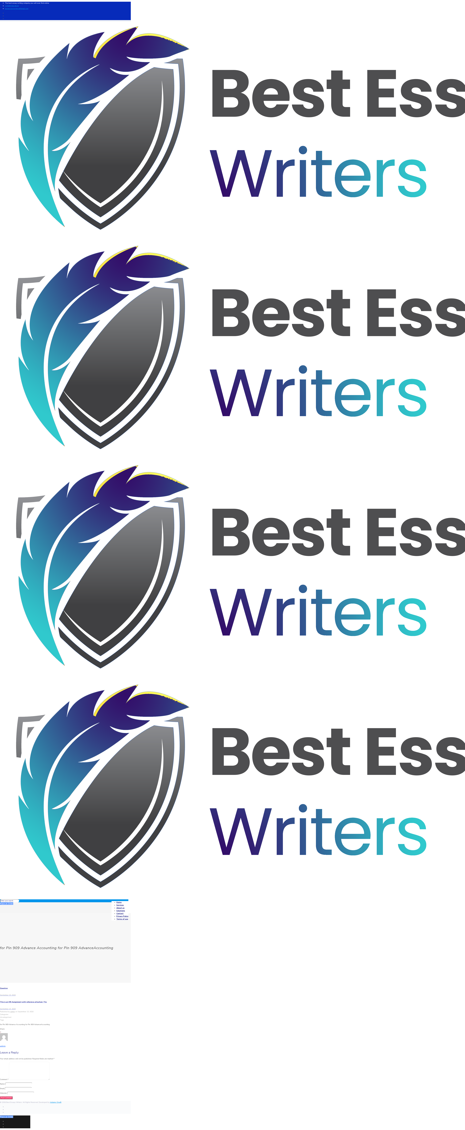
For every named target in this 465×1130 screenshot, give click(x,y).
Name (2, 1084)
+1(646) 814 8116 (12, 6)
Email (2, 1088)
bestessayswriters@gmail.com (16, 9)
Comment (4, 1079)
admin (12, 1011)
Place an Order (6, 903)
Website (3, 1093)
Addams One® (55, 1102)
